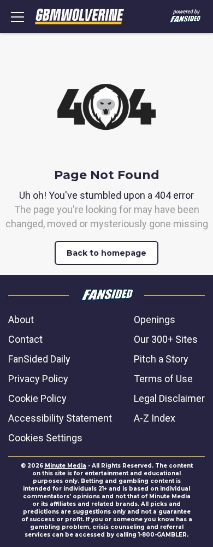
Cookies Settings (45, 438)
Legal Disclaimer (169, 398)
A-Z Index (154, 418)
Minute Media (65, 465)
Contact (25, 339)
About (21, 319)
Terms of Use (163, 378)
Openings (154, 319)
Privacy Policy (38, 378)
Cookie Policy (37, 398)
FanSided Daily (39, 359)
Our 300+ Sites (166, 339)
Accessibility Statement (60, 418)
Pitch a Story (161, 359)
